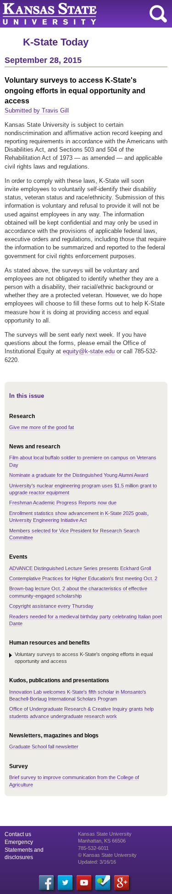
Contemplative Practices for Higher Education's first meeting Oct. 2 (83, 578)
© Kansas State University (107, 855)
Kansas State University (83, 14)
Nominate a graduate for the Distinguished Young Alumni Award (78, 475)
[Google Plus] (121, 882)
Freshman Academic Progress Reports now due (63, 502)
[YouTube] (84, 882)
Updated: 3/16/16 (97, 862)
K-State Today (56, 42)
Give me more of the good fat (41, 427)
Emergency (19, 842)
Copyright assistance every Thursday (51, 606)
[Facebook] (46, 882)
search (158, 14)
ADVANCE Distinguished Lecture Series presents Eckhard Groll (80, 568)
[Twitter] (65, 882)
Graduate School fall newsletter (43, 746)
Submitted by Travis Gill (37, 110)
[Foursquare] (102, 882)
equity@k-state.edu (89, 351)
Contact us (18, 834)
